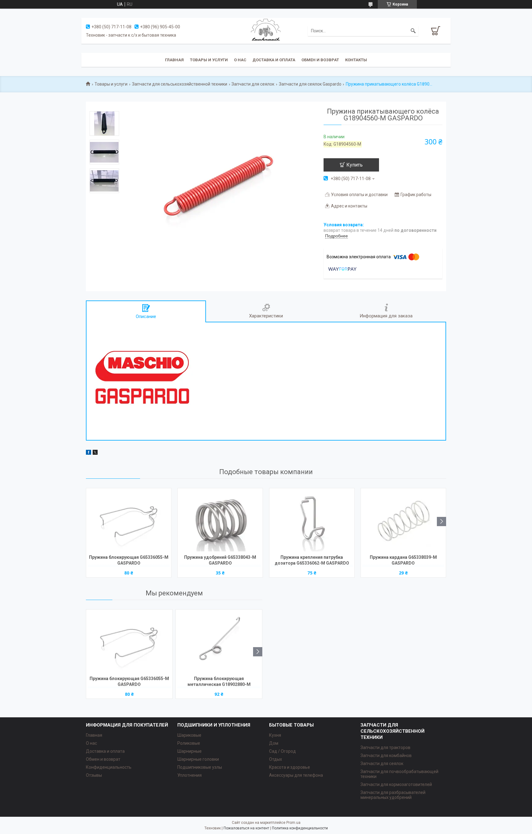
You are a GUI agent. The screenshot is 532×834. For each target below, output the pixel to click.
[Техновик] (266, 30)
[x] (95, 453)
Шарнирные (189, 751)
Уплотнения (189, 775)
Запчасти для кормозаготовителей (396, 784)
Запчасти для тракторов (385, 747)
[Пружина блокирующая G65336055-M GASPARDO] (129, 520)
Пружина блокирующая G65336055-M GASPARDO (128, 560)
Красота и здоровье (289, 767)
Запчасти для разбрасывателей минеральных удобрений (393, 795)
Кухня (275, 735)
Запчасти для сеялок (253, 84)
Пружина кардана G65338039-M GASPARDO (403, 560)
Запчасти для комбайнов (386, 755)
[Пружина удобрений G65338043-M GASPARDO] (220, 520)
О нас (240, 60)
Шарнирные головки (198, 759)
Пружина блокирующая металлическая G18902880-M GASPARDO (219, 682)
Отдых (275, 759)
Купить (354, 165)
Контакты (356, 60)
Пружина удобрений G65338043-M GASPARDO (220, 560)
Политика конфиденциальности (300, 828)
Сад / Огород (282, 751)
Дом (273, 743)
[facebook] (88, 453)
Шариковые (189, 735)
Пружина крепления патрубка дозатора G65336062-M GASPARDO (312, 560)
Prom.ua (293, 822)
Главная (174, 60)
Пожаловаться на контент (246, 828)
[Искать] (413, 31)
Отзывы (94, 775)
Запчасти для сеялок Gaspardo (310, 84)
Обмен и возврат (320, 60)
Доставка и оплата (273, 60)
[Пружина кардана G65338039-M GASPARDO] (403, 520)
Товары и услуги (209, 60)
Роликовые (188, 743)
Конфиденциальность (108, 767)
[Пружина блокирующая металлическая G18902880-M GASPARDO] (218, 642)
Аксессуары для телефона (296, 775)
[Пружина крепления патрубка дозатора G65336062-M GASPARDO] (312, 520)
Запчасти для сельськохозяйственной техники (179, 84)
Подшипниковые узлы (199, 767)
